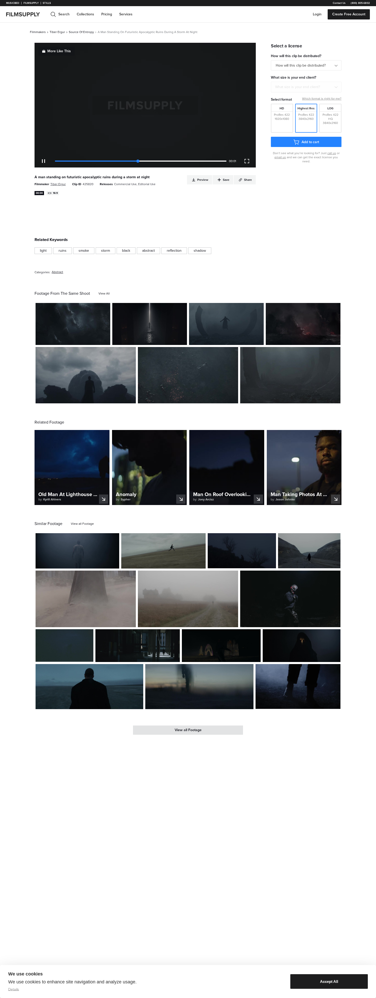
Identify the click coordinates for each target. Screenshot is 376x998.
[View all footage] (82, 523)
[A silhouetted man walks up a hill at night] (242, 550)
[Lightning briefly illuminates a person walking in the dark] (64, 645)
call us (331, 153)
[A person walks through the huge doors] (149, 324)
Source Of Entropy (81, 32)
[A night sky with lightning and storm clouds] (73, 324)
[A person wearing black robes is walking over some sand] (86, 599)
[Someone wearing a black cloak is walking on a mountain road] (309, 550)
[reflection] (174, 251)
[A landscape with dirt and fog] (290, 375)
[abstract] (148, 251)
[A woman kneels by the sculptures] (221, 645)
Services (125, 14)
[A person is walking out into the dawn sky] (199, 686)
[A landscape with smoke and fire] (303, 324)
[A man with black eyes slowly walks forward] (301, 645)
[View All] (104, 293)
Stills (47, 3)
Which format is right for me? (321, 98)
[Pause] (43, 161)
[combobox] (306, 87)
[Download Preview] (78, 339)
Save (91, 339)
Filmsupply (31, 3)
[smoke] (83, 251)
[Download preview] (87, 562)
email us (280, 157)
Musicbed (12, 3)
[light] (43, 251)
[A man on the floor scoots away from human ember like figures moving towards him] (188, 375)
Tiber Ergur (57, 32)
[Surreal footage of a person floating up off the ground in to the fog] (226, 324)
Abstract (57, 272)
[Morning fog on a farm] (188, 599)
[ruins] (62, 251)
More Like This (59, 51)
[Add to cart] (113, 562)
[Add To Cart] (104, 339)
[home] (26, 14)
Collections (85, 14)
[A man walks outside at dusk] (89, 686)
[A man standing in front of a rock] (86, 375)
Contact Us (339, 3)
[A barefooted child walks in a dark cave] (298, 686)
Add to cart (310, 142)
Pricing (106, 14)
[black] (126, 251)
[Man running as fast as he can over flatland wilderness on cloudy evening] (163, 551)
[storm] (105, 251)
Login (317, 14)
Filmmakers (38, 32)
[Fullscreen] (247, 161)
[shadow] (200, 251)
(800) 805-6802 (360, 3)
